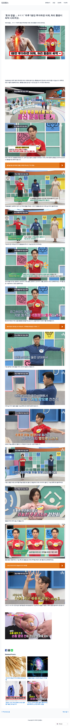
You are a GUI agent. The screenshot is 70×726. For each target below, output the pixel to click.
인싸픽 (59, 2)
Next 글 (65, 711)
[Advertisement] (35, 69)
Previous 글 (6, 711)
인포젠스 (4, 3)
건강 (54, 2)
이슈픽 (65, 2)
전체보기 (47, 2)
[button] (61, 724)
